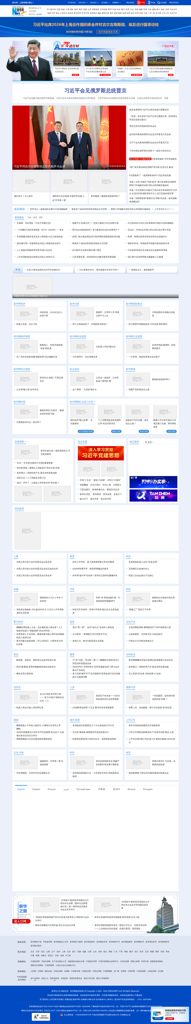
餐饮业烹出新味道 (24, 673)
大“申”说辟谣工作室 (86, 431)
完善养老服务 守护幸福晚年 (164, 159)
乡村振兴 (93, 13)
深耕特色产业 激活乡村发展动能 (42, 473)
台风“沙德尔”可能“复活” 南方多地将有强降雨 (156, 182)
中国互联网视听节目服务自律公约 (106, 1015)
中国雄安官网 (91, 961)
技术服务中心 (101, 999)
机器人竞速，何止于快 (26, 324)
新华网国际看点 (134, 303)
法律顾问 (84, 999)
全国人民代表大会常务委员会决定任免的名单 (37, 569)
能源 (120, 13)
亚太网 (158, 13)
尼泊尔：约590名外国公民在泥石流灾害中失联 (149, 230)
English (21, 789)
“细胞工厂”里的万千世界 (140, 609)
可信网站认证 (125, 1015)
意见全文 (164, 167)
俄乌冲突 (94, 499)
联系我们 (60, 999)
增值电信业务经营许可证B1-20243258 (74, 1006)
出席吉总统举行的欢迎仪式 (149, 98)
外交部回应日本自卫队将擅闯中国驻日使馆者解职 (150, 223)
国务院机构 (54, 978)
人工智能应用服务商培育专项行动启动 (34, 250)
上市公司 (165, 13)
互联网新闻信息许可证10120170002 (44, 1006)
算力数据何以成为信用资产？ (106, 230)
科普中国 (145, 961)
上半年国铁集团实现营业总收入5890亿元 (36, 257)
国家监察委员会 (76, 978)
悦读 (141, 13)
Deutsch (131, 789)
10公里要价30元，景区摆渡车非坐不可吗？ (99, 270)
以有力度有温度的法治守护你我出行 (43, 270)
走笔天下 (118, 494)
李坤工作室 (144, 431)
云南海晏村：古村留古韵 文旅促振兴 (145, 634)
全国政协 (64, 978)
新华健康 (130, 369)
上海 (63, 951)
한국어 (116, 789)
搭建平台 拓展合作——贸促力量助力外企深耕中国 (95, 223)
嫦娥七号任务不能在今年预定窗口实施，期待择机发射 (164, 423)
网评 (80, 9)
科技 (114, 9)
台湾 (89, 9)
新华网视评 (19, 303)
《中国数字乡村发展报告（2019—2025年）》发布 (40, 230)
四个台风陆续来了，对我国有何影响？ (90, 324)
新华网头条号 (151, 942)
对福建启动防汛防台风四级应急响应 (149, 185)
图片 (158, 9)
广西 (121, 951)
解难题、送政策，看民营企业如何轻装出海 (36, 660)
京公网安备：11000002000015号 (78, 1015)
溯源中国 (105, 13)
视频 (154, 9)
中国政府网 (35, 961)
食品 (57, 13)
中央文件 (173, 9)
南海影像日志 (98, 489)
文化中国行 (95, 485)
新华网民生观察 (22, 369)
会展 (124, 13)
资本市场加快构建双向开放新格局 (144, 725)
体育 (127, 9)
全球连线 (103, 9)
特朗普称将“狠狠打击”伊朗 (148, 198)
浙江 (74, 951)
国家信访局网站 (37, 965)
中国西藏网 (107, 971)
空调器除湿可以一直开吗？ (28, 422)
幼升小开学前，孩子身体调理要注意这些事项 (93, 562)
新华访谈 (74, 303)
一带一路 (151, 13)
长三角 (68, 955)
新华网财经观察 (22, 336)
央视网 (67, 971)
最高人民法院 (89, 978)
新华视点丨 (22, 473)
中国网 (40, 971)
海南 (126, 951)
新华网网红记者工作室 (81, 402)
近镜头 (75, 75)
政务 (162, 9)
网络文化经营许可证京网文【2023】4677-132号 (41, 1010)
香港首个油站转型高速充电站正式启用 (89, 209)
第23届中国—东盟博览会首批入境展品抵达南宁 (39, 243)
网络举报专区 (174, 2)
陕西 (157, 951)
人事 (67, 9)
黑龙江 (50, 955)
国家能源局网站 (156, 961)
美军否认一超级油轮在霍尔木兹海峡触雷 (48, 209)
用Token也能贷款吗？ (82, 230)
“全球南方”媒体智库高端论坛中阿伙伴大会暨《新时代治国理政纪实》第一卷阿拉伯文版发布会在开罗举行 (74, 905)
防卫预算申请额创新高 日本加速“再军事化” (148, 324)
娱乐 (132, 13)
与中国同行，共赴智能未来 (85, 357)
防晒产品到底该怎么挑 (139, 389)
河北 (43, 951)
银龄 (99, 13)
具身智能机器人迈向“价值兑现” (143, 562)
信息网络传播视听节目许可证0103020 (146, 1006)
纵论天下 (84, 499)
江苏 (69, 951)
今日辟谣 (77, 634)
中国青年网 (75, 971)
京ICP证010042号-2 (100, 1010)
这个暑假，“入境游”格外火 (85, 389)
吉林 (58, 951)
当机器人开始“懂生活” (106, 347)
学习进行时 (51, 9)
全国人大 (44, 978)
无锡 (62, 955)
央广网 (116, 971)
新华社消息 (85, 494)
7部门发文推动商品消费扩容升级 (144, 167)
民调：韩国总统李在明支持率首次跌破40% (147, 236)
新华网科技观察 (78, 336)
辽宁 (53, 951)
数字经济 (77, 13)
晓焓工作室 (116, 431)
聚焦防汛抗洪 (113, 489)
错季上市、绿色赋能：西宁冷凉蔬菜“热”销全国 (150, 707)
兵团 (57, 955)
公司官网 (32, 11)
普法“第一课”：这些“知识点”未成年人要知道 (93, 627)
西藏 (152, 951)
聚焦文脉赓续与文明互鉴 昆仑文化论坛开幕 (55, 925)
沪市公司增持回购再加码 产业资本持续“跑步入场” (151, 732)
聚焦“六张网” (99, 480)
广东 (115, 951)
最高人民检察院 (102, 978)
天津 (37, 951)
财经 (76, 9)
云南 (147, 951)
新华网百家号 (163, 942)
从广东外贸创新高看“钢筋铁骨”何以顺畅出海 (36, 357)
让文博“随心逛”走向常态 (27, 389)
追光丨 (20, 483)
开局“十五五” (85, 480)
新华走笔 (107, 494)
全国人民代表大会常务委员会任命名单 (34, 562)
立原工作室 (171, 431)
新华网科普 (19, 402)
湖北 (105, 951)
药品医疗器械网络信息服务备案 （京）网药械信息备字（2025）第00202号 (139, 1010)
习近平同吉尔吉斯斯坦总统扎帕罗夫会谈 (116, 98)
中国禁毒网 (49, 965)
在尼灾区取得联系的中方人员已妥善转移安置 (152, 193)
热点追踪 (74, 369)
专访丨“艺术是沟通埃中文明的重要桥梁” (35, 463)
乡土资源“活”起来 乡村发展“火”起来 (145, 673)
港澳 (85, 9)
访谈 (149, 9)
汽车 (53, 13)
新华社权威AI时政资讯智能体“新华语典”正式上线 (117, 917)
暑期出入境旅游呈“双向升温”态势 (44, 468)
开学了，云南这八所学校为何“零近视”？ (41, 483)
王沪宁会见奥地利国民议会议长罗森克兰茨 (149, 142)
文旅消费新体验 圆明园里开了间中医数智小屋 (150, 627)
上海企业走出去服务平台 (65, 965)
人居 (72, 687)
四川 (136, 951)
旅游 (116, 13)
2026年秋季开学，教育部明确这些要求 (90, 569)
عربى (66, 789)
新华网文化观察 (134, 336)
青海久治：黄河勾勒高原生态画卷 (88, 641)
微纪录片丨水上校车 (23, 196)
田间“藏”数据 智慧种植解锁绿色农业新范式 (36, 667)
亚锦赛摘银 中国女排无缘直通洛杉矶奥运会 (149, 773)
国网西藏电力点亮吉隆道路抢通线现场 (34, 739)
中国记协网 (124, 961)
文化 (132, 9)
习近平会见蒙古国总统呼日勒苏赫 (38, 98)
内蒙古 (43, 955)
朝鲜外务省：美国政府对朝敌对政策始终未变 (148, 243)
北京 (32, 951)
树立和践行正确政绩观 (140, 159)
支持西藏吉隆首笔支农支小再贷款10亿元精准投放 (40, 236)
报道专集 (169, 46)
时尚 (137, 13)
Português (148, 789)
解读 (171, 167)
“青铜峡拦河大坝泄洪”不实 (95, 634)
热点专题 (82, 441)
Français (52, 789)
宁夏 (32, 955)
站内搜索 (163, 2)
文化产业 (173, 13)
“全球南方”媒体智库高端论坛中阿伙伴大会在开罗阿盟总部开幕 (135, 905)
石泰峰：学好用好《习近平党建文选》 (34, 223)
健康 (141, 9)
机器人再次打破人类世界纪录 (29, 707)
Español (36, 789)
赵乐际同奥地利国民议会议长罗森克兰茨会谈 (150, 134)
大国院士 (117, 485)
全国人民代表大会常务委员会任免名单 (34, 575)
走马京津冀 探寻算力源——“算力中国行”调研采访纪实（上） (52, 697)
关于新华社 (72, 2)
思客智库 (95, 9)
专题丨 (132, 182)
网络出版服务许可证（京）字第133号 (76, 1010)
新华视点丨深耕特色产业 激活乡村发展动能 (149, 667)
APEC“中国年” (114, 480)
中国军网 (131, 971)
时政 (63, 9)
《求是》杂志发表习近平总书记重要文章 (148, 116)
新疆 (37, 955)
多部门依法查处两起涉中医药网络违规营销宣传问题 (96, 236)
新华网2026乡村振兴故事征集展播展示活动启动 (151, 660)
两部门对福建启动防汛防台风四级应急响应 (130, 209)
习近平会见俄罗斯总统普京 (95, 90)
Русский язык (83, 789)
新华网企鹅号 (36, 946)
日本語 (101, 789)
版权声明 (76, 999)
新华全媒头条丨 (48, 451)
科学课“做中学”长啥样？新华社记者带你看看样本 (95, 575)
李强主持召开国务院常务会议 (142, 126)
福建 (84, 951)
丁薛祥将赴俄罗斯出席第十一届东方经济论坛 (150, 151)
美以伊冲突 (106, 499)
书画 (136, 9)
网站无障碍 (130, 2)
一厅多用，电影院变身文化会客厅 (144, 357)
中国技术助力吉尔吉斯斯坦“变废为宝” (31, 296)
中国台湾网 (96, 971)
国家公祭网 (135, 961)
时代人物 (107, 485)
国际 (72, 9)
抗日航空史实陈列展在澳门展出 (86, 250)
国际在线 (48, 971)
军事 (145, 9)
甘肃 (162, 951)
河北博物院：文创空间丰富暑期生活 (33, 773)
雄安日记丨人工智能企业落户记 (31, 478)
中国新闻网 (141, 971)
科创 (118, 9)
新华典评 (97, 494)
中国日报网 (57, 971)
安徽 (79, 951)
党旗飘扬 (84, 485)
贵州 (141, 951)
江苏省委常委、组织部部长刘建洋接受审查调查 (94, 257)
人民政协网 (151, 971)
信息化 (70, 13)
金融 (49, 13)
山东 (95, 951)
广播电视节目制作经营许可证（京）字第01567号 (111, 1006)
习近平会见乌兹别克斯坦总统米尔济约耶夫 (76, 98)
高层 (58, 9)
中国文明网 (45, 961)
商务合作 (92, 999)
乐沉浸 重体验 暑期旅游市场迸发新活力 (91, 732)
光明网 (123, 971)
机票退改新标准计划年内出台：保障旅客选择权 (94, 739)
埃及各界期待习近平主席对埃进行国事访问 (149, 110)
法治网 (160, 971)
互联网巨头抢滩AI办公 (139, 569)
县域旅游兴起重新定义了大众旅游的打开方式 (93, 725)
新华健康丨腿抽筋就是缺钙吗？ (105, 196)
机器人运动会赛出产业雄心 (141, 575)
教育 (110, 9)
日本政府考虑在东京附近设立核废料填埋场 (147, 250)
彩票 (128, 13)
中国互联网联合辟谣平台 (108, 961)
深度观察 (19, 441)
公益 (145, 13)
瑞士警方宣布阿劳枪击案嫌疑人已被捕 (145, 257)
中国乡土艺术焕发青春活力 (141, 641)
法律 (167, 9)
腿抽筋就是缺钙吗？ (161, 379)
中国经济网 (86, 971)
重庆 (131, 951)
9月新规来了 (135, 175)
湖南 (110, 951)
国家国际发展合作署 (76, 961)
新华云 (110, 999)
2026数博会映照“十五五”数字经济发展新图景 (93, 707)
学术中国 (85, 13)
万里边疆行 (85, 489)
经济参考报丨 (23, 468)
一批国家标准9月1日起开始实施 (156, 175)
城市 (111, 13)
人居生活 (63, 13)
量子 (123, 9)
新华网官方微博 (76, 942)
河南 (100, 951)
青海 (167, 951)
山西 (48, 951)
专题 (166, 98)
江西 (89, 951)
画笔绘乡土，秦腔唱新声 (142, 270)
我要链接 (68, 999)
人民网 (33, 971)
